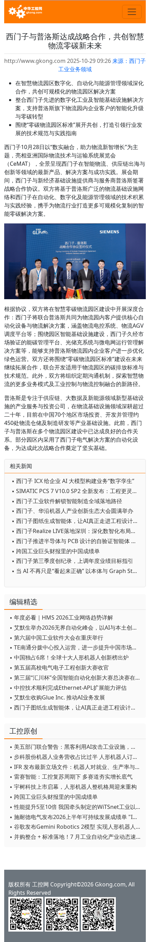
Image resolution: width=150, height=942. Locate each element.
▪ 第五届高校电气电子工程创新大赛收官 (59, 667)
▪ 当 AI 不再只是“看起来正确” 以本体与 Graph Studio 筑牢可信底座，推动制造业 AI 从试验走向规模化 (77, 571)
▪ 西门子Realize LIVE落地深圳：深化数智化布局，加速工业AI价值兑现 (77, 531)
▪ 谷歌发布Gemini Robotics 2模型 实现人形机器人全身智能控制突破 (75, 826)
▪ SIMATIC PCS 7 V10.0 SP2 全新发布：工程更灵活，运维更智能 (77, 491)
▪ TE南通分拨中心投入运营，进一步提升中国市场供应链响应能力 (75, 647)
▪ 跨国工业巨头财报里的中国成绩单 (56, 551)
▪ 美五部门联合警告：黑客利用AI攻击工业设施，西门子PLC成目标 (75, 747)
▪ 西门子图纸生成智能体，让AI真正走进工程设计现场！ (77, 521)
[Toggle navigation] (132, 12)
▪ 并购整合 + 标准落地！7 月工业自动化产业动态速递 (75, 837)
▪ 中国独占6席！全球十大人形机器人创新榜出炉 (69, 657)
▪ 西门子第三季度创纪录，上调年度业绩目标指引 (72, 561)
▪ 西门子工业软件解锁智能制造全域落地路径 (67, 501)
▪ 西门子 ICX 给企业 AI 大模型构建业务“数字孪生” (73, 481)
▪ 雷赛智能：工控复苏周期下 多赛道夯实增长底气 (71, 776)
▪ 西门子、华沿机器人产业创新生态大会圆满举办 (72, 511)
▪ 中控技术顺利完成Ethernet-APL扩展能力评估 (68, 687)
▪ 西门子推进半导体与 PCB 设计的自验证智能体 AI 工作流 (77, 541)
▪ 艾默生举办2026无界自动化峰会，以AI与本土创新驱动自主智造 (75, 627)
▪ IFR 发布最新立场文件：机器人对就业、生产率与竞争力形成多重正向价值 (75, 767)
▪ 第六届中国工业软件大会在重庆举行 (56, 637)
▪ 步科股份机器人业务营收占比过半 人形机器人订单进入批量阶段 (75, 757)
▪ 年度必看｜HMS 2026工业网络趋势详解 (61, 617)
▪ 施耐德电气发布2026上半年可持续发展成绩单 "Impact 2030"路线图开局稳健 (75, 817)
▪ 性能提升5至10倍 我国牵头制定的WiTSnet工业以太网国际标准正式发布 (75, 807)
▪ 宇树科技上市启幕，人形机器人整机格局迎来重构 (73, 787)
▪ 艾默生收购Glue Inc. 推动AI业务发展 (57, 697)
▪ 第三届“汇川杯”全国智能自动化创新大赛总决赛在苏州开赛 (75, 677)
